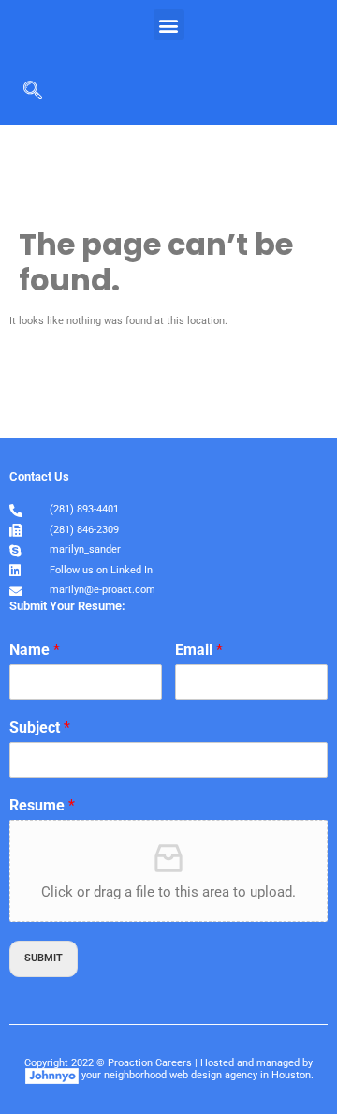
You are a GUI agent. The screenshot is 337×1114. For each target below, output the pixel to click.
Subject (39, 727)
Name (34, 650)
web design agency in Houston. (241, 1075)
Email (199, 650)
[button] (169, 24)
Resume (42, 805)
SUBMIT (43, 958)
